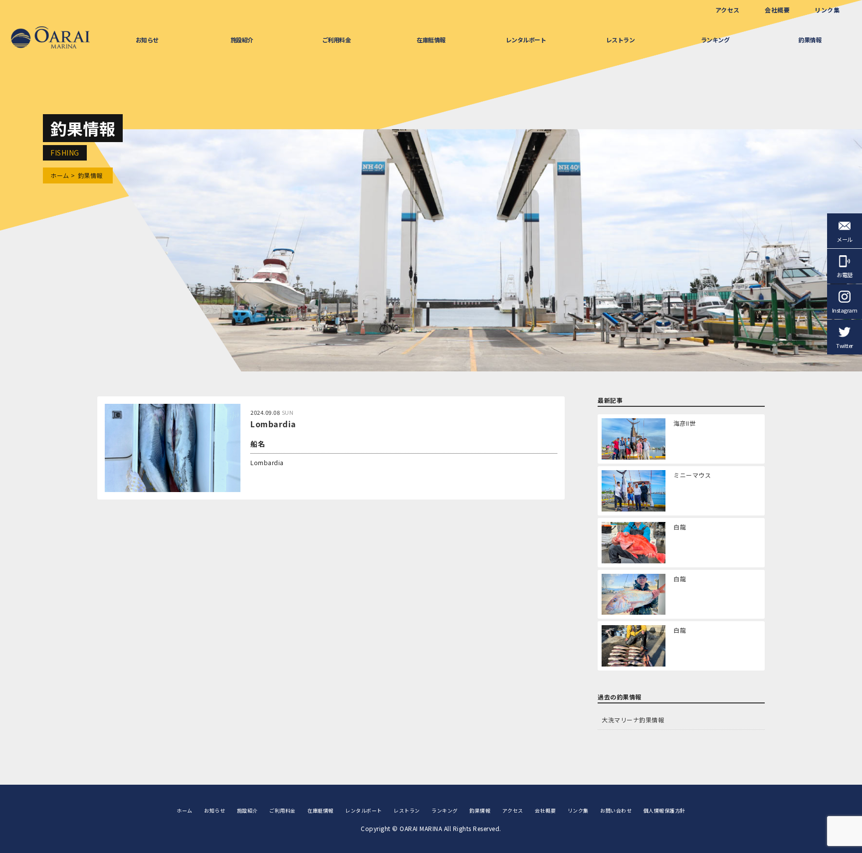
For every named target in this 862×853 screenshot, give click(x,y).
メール (845, 239)
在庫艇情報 (431, 39)
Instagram (845, 310)
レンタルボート (526, 39)
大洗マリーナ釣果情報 (633, 719)
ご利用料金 (336, 39)
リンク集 (827, 9)
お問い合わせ (616, 810)
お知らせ (147, 39)
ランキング (715, 39)
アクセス (727, 9)
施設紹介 (241, 39)
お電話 (845, 275)
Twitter (844, 345)
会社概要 (777, 9)
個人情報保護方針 (664, 810)
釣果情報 (809, 39)
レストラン (620, 39)
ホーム (59, 175)
